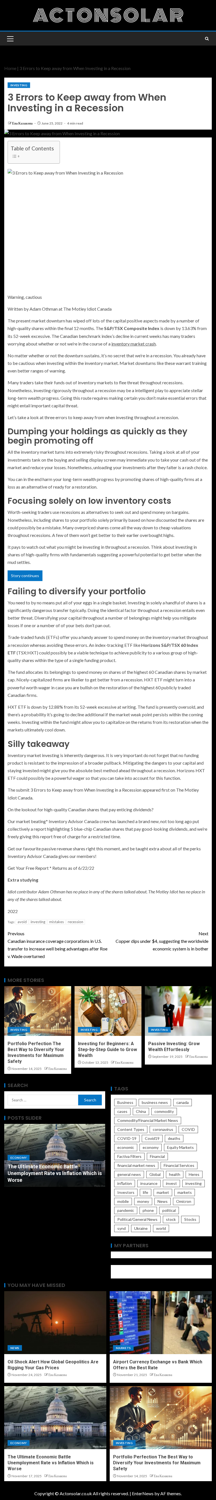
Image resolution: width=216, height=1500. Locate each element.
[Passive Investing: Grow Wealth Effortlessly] (178, 1011)
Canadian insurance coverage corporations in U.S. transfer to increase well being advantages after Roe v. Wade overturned (57, 945)
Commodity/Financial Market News (147, 1120)
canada (182, 1102)
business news (155, 1102)
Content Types (130, 1129)
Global (155, 1174)
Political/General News (137, 1219)
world (161, 1228)
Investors (125, 1192)
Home (10, 68)
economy (151, 1147)
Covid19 (152, 1138)
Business (125, 1102)
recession (75, 922)
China (141, 1111)
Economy (18, 1157)
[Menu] (9, 38)
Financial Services (179, 1165)
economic (125, 1147)
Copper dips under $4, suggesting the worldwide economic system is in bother (162, 941)
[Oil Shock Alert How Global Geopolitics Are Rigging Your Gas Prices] (55, 1322)
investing (38, 922)
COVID (188, 1129)
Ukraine (141, 1228)
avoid (22, 922)
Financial (157, 1156)
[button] (9, 38)
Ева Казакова (22, 123)
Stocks (190, 1219)
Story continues (25, 575)
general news (129, 1174)
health (174, 1174)
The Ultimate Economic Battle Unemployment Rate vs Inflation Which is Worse (55, 1173)
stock (171, 1219)
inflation (124, 1183)
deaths (174, 1138)
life (145, 1192)
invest (171, 1183)
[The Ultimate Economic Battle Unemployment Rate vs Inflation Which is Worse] (55, 1417)
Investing (18, 85)
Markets (123, 1348)
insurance (149, 1183)
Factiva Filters (129, 1156)
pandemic (125, 1210)
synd (121, 1228)
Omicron (183, 1201)
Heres (194, 1174)
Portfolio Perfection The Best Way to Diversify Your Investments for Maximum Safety (157, 1463)
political (169, 1210)
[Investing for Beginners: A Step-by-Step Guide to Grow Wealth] (108, 1011)
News (163, 1201)
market (163, 1192)
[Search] (206, 38)
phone (148, 1210)
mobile (123, 1201)
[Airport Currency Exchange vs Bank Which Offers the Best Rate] (161, 1322)
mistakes (56, 922)
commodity (164, 1111)
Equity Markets (180, 1147)
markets (184, 1192)
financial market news (136, 1165)
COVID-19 (126, 1138)
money (143, 1201)
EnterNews (143, 1493)
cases (122, 1111)
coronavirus (163, 1129)
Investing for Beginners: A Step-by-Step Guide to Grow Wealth (107, 1049)
